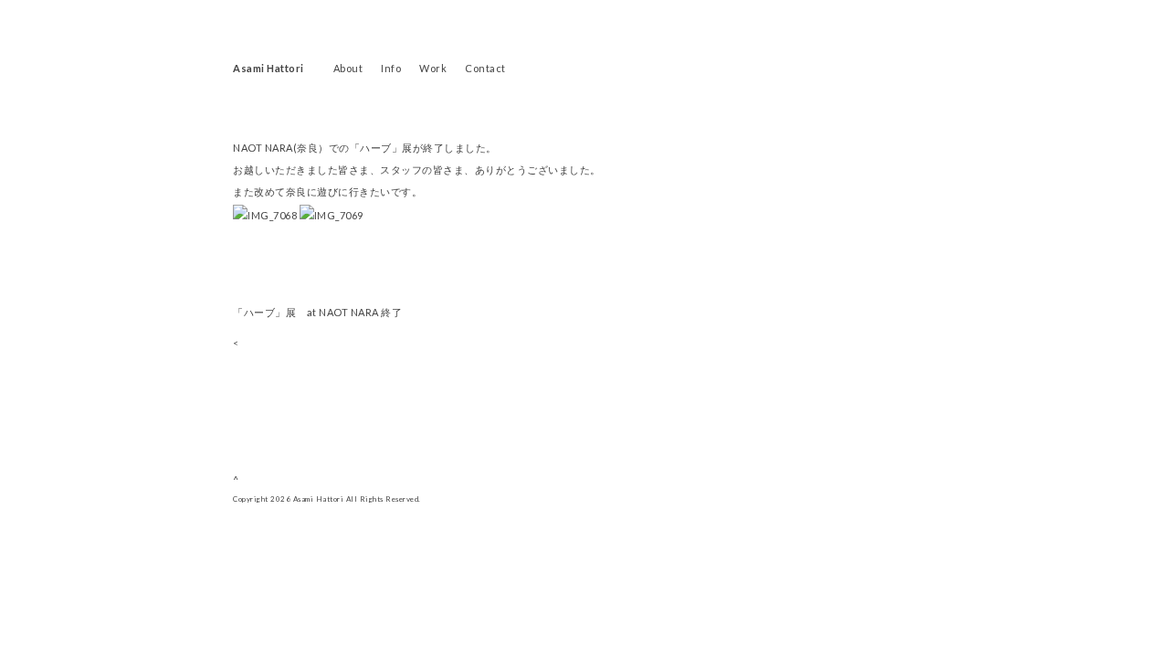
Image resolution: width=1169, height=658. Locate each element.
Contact (485, 68)
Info (391, 68)
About (348, 68)
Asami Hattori (268, 68)
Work (433, 68)
